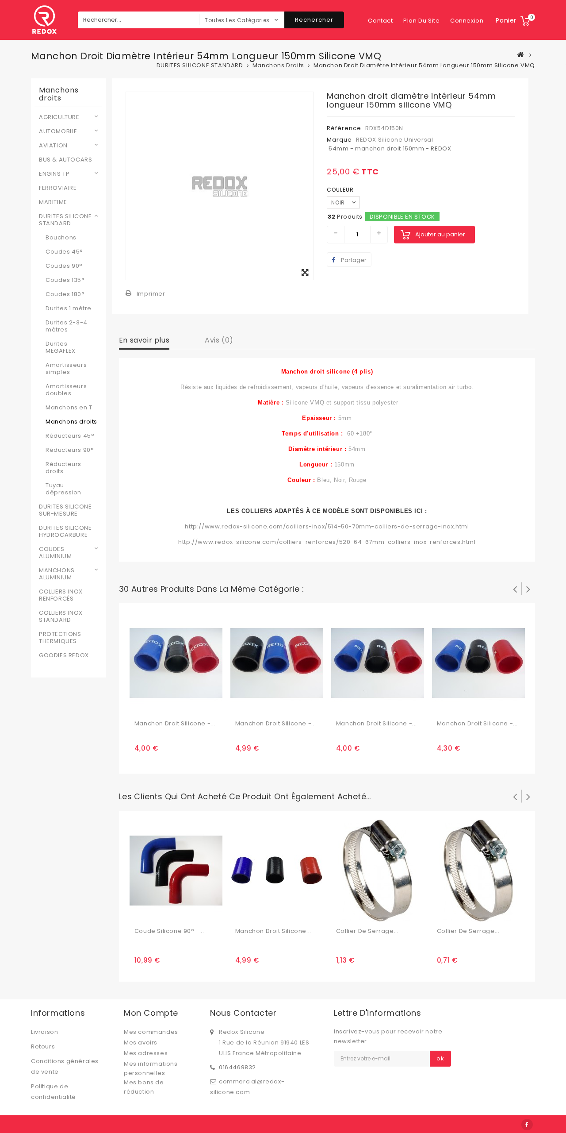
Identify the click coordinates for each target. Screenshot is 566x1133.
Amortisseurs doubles (66, 390)
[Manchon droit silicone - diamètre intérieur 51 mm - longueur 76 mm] (276, 870)
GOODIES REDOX (64, 655)
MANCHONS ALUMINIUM (57, 574)
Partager (353, 260)
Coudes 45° (64, 251)
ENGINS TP (54, 173)
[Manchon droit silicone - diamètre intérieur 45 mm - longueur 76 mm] (478, 662)
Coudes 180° (65, 294)
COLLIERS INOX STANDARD (61, 616)
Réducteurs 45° (70, 435)
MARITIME (53, 202)
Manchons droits (71, 421)
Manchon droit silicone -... (174, 723)
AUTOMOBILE (58, 131)
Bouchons (61, 237)
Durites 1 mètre (69, 308)
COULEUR (341, 189)
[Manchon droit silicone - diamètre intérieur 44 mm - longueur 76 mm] (377, 662)
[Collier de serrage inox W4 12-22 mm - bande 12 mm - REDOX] (478, 870)
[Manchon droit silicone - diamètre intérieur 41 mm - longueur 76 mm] (276, 662)
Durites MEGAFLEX (61, 347)
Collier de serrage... (367, 931)
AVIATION (53, 145)
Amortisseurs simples (66, 369)
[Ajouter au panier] (142, 705)
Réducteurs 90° (70, 450)
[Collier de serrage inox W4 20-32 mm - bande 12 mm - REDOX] (377, 870)
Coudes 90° (64, 266)
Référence (344, 128)
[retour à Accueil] (520, 54)
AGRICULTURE (59, 117)
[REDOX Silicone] (44, 19)
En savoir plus (144, 340)
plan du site (421, 20)
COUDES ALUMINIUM (55, 553)
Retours (43, 1046)
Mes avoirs (140, 1042)
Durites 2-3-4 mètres (67, 326)
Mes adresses (146, 1053)
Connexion (466, 20)
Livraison (44, 1032)
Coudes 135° (65, 280)
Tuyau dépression (63, 489)
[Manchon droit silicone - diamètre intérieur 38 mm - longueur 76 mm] (176, 662)
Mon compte (151, 1012)
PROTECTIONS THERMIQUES (60, 638)
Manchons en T (69, 407)
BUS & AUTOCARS (65, 159)
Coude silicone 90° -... (169, 931)
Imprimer (151, 293)
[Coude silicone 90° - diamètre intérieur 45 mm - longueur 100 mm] (176, 870)
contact (380, 20)
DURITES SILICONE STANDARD (65, 220)
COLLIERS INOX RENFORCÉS (61, 595)
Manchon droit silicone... (273, 931)
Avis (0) (219, 340)
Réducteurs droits (63, 468)
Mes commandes (151, 1032)
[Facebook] (527, 1124)
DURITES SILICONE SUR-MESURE (65, 510)
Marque (339, 139)
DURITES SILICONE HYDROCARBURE (65, 531)
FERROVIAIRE (58, 188)
